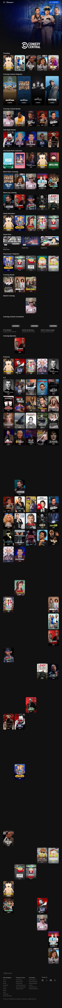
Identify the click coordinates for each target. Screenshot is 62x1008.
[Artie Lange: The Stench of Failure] (42, 420)
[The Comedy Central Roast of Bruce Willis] (53, 487)
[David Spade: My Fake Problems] (53, 554)
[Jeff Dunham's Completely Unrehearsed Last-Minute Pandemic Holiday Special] (8, 655)
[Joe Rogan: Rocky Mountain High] (31, 688)
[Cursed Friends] (31, 538)
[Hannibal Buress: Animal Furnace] (8, 621)
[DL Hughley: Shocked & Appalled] (42, 538)
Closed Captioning (33, 981)
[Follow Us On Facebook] (42, 980)
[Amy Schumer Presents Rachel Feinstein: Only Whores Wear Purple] (31, 404)
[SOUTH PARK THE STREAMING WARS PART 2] (53, 855)
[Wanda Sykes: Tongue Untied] (31, 956)
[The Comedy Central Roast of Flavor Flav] (31, 504)
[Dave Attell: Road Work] (42, 554)
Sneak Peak (5, 994)
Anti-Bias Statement (33, 988)
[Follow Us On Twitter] (47, 980)
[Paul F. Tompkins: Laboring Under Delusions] (20, 822)
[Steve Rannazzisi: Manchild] (31, 889)
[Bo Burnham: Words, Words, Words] (53, 437)
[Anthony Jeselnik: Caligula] (20, 420)
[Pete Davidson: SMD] (31, 822)
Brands (4, 990)
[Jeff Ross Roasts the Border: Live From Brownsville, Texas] (8, 671)
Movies (4, 983)
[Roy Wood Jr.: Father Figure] (42, 839)
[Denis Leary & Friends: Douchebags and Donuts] (31, 571)
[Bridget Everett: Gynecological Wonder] (8, 454)
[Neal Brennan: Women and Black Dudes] (31, 788)
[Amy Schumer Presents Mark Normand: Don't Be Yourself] (20, 404)
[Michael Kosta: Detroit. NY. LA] (8, 772)
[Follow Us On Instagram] (55, 980)
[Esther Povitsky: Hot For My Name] (53, 588)
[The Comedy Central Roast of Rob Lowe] (20, 521)
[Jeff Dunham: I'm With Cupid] (53, 638)
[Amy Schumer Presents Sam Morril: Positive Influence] (42, 404)
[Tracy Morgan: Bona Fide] (53, 922)
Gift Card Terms (19, 981)
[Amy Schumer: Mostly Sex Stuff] (53, 404)
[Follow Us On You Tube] (51, 980)
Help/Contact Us (32, 979)
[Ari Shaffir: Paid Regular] (31, 420)
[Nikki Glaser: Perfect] (8, 805)
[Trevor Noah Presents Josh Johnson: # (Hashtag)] (31, 939)
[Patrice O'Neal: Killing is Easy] (8, 822)
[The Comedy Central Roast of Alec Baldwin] (31, 487)
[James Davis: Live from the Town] (31, 638)
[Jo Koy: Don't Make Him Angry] (42, 671)
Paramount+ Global (7, 995)
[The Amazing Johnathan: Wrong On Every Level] (8, 404)
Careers (30, 985)
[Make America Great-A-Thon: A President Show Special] (31, 755)
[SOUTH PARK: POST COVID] (42, 855)
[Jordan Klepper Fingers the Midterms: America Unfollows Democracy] (42, 705)
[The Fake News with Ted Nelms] (31, 604)
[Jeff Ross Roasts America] (31, 655)
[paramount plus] (10, 2)
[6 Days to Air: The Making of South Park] (8, 387)
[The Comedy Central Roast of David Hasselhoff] (20, 504)
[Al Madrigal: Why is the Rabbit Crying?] (42, 387)
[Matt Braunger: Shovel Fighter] (53, 755)
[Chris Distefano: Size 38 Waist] (42, 471)
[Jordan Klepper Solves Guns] (20, 705)
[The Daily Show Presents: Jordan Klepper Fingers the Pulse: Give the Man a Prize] (42, 906)
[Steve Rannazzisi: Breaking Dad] (20, 889)
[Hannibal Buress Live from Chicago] (20, 621)
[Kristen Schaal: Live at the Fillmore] (53, 722)
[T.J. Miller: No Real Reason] (53, 889)
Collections (5, 985)
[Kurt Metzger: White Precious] (31, 738)
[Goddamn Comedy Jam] (42, 604)
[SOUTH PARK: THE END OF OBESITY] (31, 872)
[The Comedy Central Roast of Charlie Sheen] (8, 504)
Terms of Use (19, 979)
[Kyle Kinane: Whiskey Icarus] (8, 755)
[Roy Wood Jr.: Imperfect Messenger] (53, 839)
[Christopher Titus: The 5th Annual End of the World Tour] (8, 487)
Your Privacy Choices (20, 985)
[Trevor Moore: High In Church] (8, 939)
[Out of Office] (42, 805)
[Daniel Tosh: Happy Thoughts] (31, 554)
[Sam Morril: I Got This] (42, 872)
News (4, 992)
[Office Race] (31, 805)
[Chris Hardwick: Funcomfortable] (53, 471)
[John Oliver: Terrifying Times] (8, 705)
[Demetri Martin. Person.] (8, 571)
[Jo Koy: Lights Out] (53, 671)
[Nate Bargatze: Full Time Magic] (8, 788)
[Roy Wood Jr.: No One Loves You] (8, 855)
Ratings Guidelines (33, 983)
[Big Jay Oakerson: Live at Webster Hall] (31, 437)
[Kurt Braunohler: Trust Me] (20, 738)
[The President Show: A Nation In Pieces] (53, 822)
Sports (4, 988)
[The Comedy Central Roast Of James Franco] (42, 504)
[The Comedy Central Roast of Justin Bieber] (53, 504)
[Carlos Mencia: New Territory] (8, 471)
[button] (4, 2)
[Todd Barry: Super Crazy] (31, 922)
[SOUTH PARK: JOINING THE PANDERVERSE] (8, 872)
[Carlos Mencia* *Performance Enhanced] (53, 454)
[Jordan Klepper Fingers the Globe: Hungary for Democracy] (31, 705)
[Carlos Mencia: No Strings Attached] (20, 471)
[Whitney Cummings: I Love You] (42, 956)
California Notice (19, 988)
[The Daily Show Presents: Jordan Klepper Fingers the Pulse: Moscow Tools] (8, 722)
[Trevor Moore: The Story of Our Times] (20, 939)
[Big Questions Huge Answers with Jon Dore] (42, 437)
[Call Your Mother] (42, 454)
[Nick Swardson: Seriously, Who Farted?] (42, 788)
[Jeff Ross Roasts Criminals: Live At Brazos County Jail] (53, 655)
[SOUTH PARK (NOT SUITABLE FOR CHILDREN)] (20, 872)
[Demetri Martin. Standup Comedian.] (20, 571)
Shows (4, 981)
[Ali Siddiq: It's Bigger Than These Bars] (53, 387)
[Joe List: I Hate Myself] (20, 688)
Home (4, 979)
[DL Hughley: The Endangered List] (53, 538)
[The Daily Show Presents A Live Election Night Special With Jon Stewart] (8, 554)
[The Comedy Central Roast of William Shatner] (31, 521)
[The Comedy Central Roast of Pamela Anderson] (8, 521)
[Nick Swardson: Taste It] (53, 788)
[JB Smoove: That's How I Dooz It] (20, 638)
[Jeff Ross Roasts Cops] (42, 655)
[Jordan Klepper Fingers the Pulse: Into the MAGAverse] (53, 705)
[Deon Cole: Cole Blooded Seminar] (42, 571)
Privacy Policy (19, 983)
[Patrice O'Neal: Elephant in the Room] (53, 805)
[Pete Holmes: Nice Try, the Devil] (42, 822)
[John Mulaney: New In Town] (42, 688)
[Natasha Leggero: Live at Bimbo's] (53, 772)
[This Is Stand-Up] (8, 922)
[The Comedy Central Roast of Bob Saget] (42, 487)
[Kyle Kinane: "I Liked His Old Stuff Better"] (42, 738)
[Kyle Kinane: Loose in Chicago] (53, 738)
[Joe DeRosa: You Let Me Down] (8, 688)
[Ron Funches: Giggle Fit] (31, 839)
